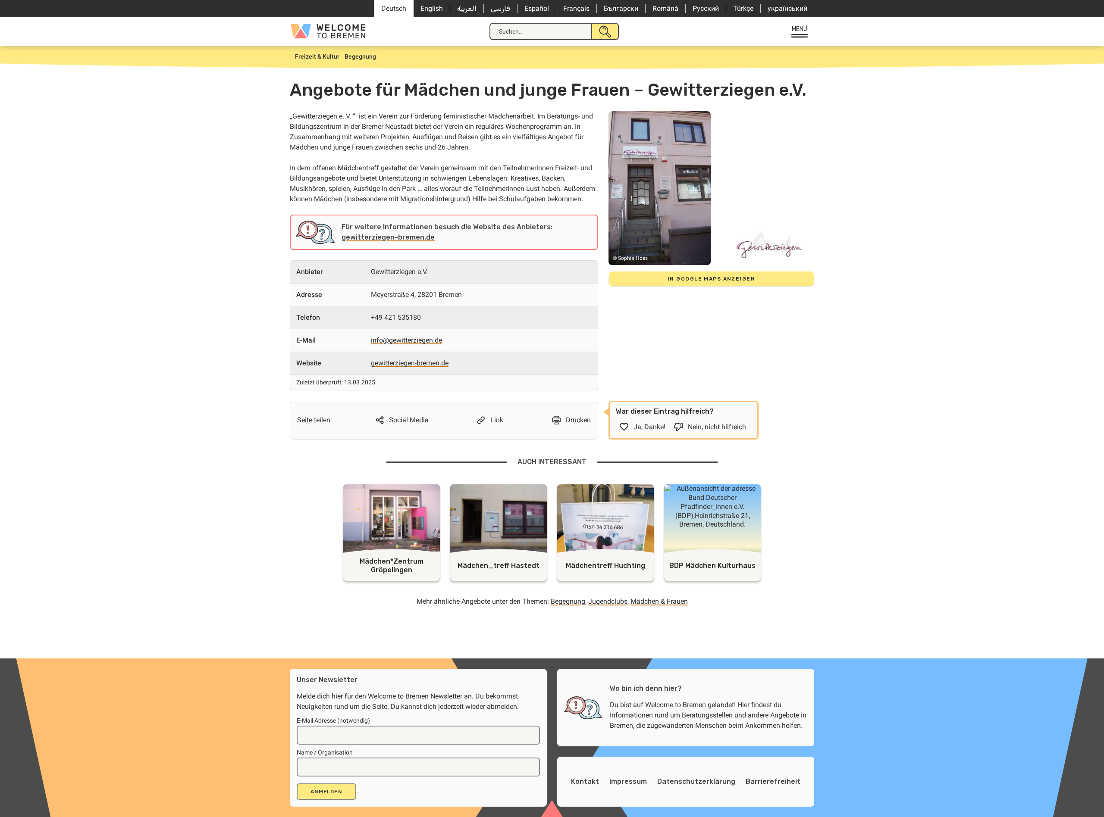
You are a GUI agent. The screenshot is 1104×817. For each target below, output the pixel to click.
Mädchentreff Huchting (605, 565)
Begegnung (568, 601)
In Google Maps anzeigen (711, 279)
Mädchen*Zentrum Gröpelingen (391, 565)
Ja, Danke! (649, 427)
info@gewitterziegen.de (406, 340)
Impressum (628, 781)
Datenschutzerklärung (696, 781)
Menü (800, 29)
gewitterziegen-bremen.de (388, 237)
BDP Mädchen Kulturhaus (712, 565)
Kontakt (585, 781)
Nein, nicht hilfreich (717, 427)
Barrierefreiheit (773, 781)
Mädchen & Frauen (659, 601)
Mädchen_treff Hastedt (498, 565)
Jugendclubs (607, 601)
